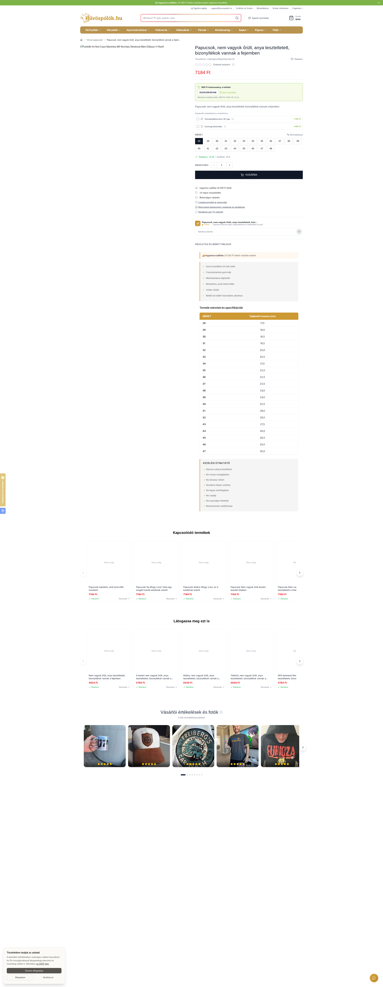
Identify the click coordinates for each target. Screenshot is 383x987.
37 (279, 141)
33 (244, 141)
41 (208, 148)
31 (226, 141)
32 (235, 141)
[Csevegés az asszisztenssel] (374, 978)
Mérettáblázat (263, 8)
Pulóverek (161, 29)
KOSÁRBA (251, 175)
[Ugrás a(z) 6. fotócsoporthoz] (196, 774)
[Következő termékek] (299, 572)
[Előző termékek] (83, 572)
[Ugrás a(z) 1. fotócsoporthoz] (183, 774)
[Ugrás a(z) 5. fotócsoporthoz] (194, 774)
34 (252, 141)
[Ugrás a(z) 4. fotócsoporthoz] (192, 774)
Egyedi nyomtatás (260, 18)
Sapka (242, 29)
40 (199, 148)
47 (261, 148)
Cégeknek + (297, 8)
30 (217, 141)
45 (244, 148)
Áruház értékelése (280, 8)
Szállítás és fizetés (244, 8)
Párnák (202, 29)
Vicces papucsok (95, 40)
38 (288, 141)
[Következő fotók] (302, 747)
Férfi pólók (92, 29)
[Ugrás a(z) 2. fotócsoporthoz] (187, 774)
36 (270, 141)
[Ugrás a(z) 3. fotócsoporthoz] (189, 774)
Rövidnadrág (222, 29)
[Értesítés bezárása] (379, 2)
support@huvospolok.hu (221, 8)
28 (199, 141)
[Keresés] (237, 18)
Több (275, 29)
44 (235, 148)
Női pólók (112, 29)
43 (226, 148)
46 (252, 148)
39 (297, 141)
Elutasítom (20, 977)
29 (208, 141)
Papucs (259, 29)
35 (261, 141)
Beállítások (48, 977)
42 (217, 148)
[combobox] (191, 18)
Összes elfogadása (34, 970)
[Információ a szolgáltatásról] (232, 119)
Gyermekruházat (136, 29)
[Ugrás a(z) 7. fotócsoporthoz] (199, 774)
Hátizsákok (182, 29)
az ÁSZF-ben (42, 964)
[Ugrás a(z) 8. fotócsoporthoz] (201, 774)
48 (270, 148)
